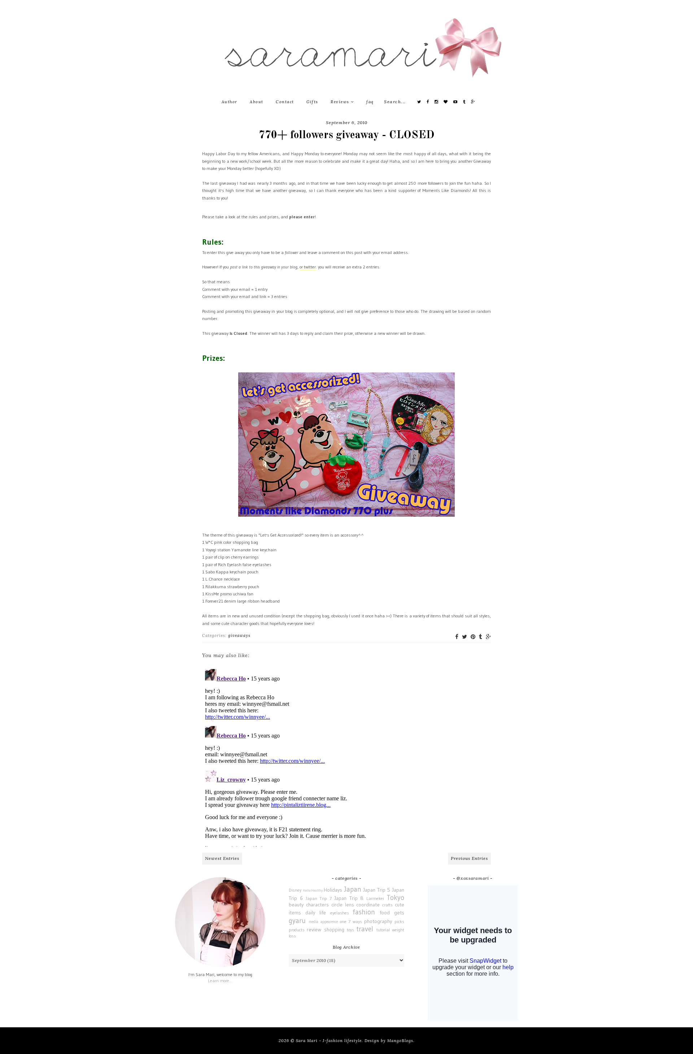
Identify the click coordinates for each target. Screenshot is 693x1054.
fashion (364, 912)
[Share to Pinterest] (473, 636)
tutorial (383, 929)
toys (350, 929)
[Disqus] (346, 756)
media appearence (323, 921)
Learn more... (220, 980)
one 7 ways (351, 921)
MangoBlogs (400, 1040)
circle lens (342, 904)
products (297, 929)
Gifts (312, 101)
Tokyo (395, 897)
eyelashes (339, 912)
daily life (315, 912)
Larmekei (375, 898)
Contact (285, 101)
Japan (352, 889)
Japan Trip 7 (319, 898)
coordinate (368, 904)
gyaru (297, 920)
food (385, 912)
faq (370, 101)
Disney (295, 890)
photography (378, 921)
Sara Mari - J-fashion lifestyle (329, 1040)
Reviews (341, 101)
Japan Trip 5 (376, 890)
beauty (296, 904)
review (314, 929)
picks (399, 921)
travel (364, 928)
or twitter (308, 267)
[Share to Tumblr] (480, 636)
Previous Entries (469, 858)
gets (399, 912)
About (256, 101)
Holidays (333, 890)
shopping (334, 929)
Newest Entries (222, 858)
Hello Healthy (313, 890)
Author (229, 101)
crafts (387, 905)
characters (317, 904)
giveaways (239, 635)
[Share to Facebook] (456, 636)
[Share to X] (464, 636)
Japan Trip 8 (349, 898)
